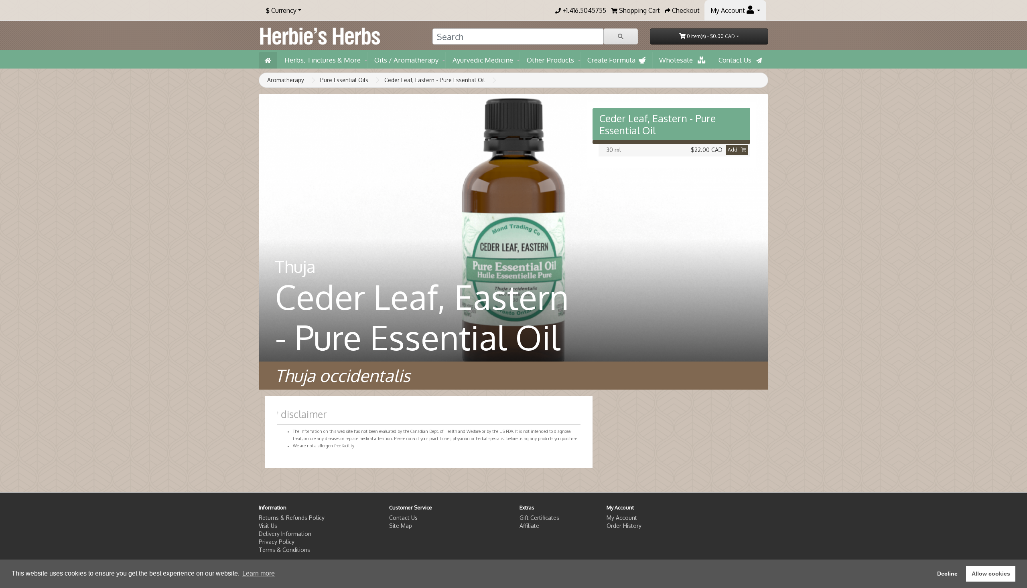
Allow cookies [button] (991, 573)
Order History (624, 525)
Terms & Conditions (284, 549)
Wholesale (678, 60)
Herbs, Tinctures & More (322, 60)
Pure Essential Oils (344, 80)
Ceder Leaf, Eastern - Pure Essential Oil (434, 80)
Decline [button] (947, 573)
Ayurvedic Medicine (483, 60)
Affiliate (529, 525)
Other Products (550, 60)
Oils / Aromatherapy (406, 60)
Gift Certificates (539, 517)
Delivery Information (285, 533)
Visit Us (268, 525)
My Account (622, 517)
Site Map (400, 525)
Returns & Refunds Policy (292, 517)
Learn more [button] (258, 573)
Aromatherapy (285, 80)
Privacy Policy (276, 541)
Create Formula (613, 60)
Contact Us (737, 60)
